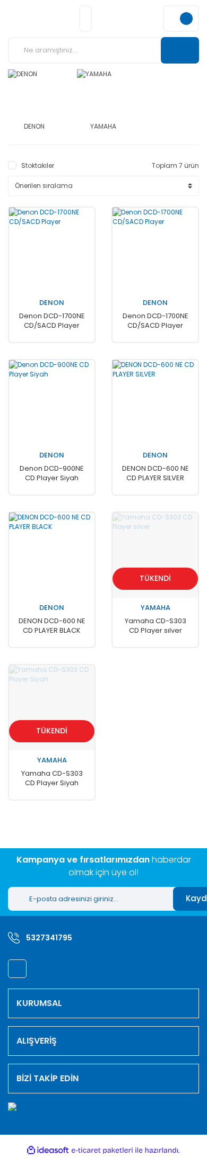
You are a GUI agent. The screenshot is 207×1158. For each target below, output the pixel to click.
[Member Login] (85, 18)
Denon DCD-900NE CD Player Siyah (52, 473)
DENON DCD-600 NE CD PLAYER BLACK (52, 625)
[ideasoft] (48, 1151)
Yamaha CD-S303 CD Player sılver (155, 625)
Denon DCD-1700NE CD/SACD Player (52, 320)
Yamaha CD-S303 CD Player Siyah (52, 778)
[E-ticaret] (102, 1150)
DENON (51, 303)
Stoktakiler (37, 165)
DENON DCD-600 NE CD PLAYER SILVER (155, 473)
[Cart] (181, 18)
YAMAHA (155, 608)
